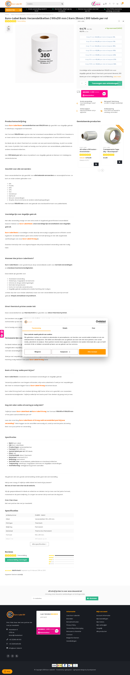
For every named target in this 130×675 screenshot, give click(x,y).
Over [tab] (93, 328)
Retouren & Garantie (73, 631)
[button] (99, 170)
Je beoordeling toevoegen (17, 560)
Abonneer (93, 598)
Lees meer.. (117, 77)
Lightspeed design (79, 670)
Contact (69, 635)
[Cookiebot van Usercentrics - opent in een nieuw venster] (97, 321)
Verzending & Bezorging (74, 628)
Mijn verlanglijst (101, 625)
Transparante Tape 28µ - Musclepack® (111, 150)
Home (7, 15)
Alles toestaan (92, 352)
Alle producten (101, 631)
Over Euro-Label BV (73, 615)
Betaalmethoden (72, 622)
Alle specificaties (39, 544)
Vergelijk (99, 628)
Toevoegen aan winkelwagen (105, 83)
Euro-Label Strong (30, 239)
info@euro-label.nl (15, 648)
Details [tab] (65, 328)
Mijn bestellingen (102, 619)
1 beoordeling (21, 21)
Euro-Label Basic (15, 125)
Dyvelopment (91, 670)
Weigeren (38, 352)
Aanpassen (64, 352)
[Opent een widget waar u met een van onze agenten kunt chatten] (7, 671)
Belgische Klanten (72, 638)
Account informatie (103, 615)
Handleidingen (71, 641)
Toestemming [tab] (36, 328)
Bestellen (69, 619)
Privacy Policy (71, 625)
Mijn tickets (100, 622)
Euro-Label (81, 21)
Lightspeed (68, 670)
